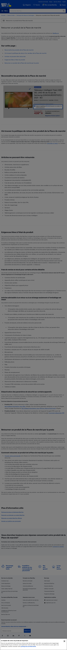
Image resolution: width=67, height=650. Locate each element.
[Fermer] (64, 641)
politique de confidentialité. (28, 646)
